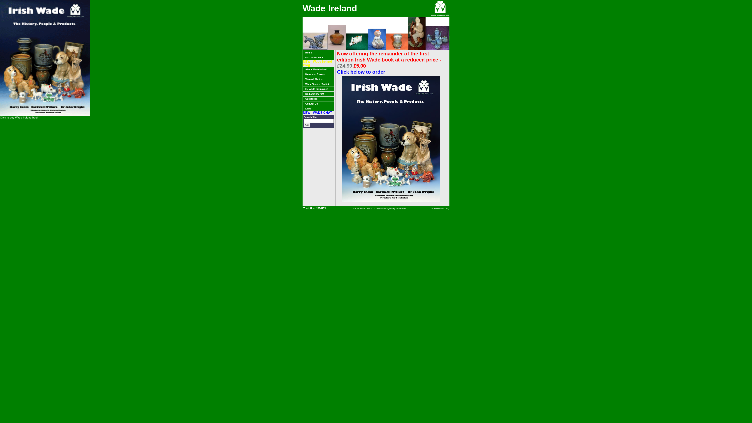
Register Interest (314, 94)
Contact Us (311, 103)
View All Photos (314, 79)
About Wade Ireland (316, 69)
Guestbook (311, 99)
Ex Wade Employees (316, 89)
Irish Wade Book (314, 57)
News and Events (315, 74)
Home (308, 52)
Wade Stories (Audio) (317, 84)
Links (308, 108)
